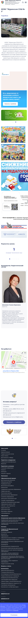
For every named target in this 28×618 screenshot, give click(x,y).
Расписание (4, 476)
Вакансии (3, 463)
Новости (3, 469)
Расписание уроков (6, 493)
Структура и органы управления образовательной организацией (9, 553)
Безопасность (5, 568)
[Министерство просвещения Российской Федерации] (14, 431)
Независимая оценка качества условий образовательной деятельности (11, 520)
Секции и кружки (6, 473)
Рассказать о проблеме (14, 422)
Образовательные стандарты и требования (12, 537)
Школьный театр (5, 509)
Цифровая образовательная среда (10, 502)
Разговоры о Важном (6, 511)
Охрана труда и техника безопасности (11, 581)
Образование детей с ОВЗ (8, 504)
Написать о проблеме (10, 103)
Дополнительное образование (9, 494)
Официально (4, 515)
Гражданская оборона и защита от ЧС (11, 583)
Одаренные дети (5, 491)
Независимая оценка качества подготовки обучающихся (12, 523)
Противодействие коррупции (9, 579)
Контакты (3, 526)
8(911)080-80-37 (5, 598)
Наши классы (4, 455)
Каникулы (3, 471)
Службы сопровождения (7, 500)
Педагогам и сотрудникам (8, 460)
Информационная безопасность (9, 577)
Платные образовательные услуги (10, 539)
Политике (15, 610)
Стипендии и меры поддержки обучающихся (9, 561)
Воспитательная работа (7, 485)
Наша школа (4, 448)
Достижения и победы (7, 457)
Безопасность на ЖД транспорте (9, 587)
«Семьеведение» (5, 513)
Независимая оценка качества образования (13, 518)
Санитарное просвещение (8, 585)
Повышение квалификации (8, 462)
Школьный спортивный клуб (8, 498)
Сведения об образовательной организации (9, 530)
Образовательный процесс (8, 478)
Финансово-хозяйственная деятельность (12, 548)
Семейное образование (7, 496)
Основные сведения (6, 532)
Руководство (4, 544)
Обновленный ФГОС (6, 482)
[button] (23, 2)
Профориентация (6, 483)
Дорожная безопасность (7, 570)
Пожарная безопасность (7, 572)
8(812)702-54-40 (5, 593)
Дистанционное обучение (8, 480)
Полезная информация (7, 468)
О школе (3, 450)
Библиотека (4, 487)
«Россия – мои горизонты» (8, 506)
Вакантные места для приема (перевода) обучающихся (12, 550)
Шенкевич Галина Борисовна (11, 305)
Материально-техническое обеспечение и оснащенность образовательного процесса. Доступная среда (12, 557)
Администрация (5, 452)
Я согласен (14, 615)
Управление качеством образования (11, 489)
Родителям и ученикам (7, 466)
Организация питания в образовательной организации (12, 542)
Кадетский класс (5, 507)
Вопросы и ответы (6, 566)
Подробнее (4, 15)
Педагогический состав (7, 454)
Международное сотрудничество (10, 546)
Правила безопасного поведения (10, 576)
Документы (4, 534)
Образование (4, 536)
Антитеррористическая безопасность (11, 574)
